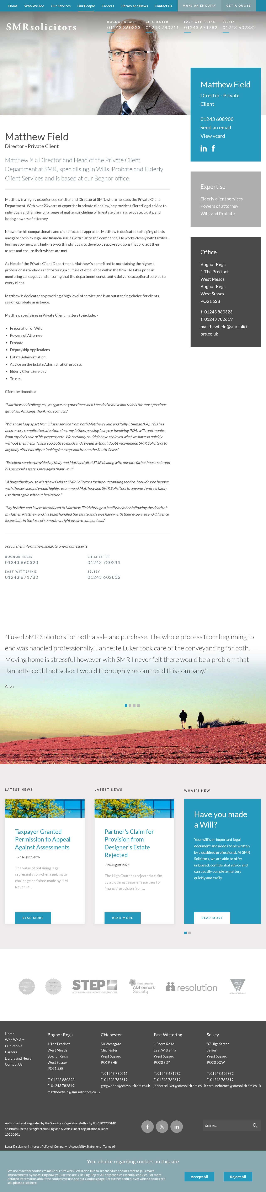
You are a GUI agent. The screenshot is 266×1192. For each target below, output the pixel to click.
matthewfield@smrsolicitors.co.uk (74, 1092)
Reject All (238, 1177)
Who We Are (34, 6)
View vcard (213, 136)
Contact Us (163, 6)
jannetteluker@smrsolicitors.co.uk (180, 1086)
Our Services (61, 6)
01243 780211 (162, 25)
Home (13, 6)
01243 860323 (124, 25)
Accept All (199, 1177)
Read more (212, 918)
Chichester (111, 1034)
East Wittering (168, 1034)
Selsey (213, 1034)
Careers (108, 6)
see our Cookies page (89, 1179)
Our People (86, 6)
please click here (25, 1183)
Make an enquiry (199, 5)
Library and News (134, 6)
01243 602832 (239, 25)
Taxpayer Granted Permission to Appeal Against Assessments (42, 839)
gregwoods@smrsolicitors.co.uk (125, 1086)
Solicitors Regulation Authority (71, 1123)
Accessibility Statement (85, 1146)
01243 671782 (201, 25)
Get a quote (238, 5)
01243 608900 (217, 119)
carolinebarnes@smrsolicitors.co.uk (234, 1086)
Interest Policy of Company (48, 1146)
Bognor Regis (60, 1034)
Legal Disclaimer (16, 1146)
